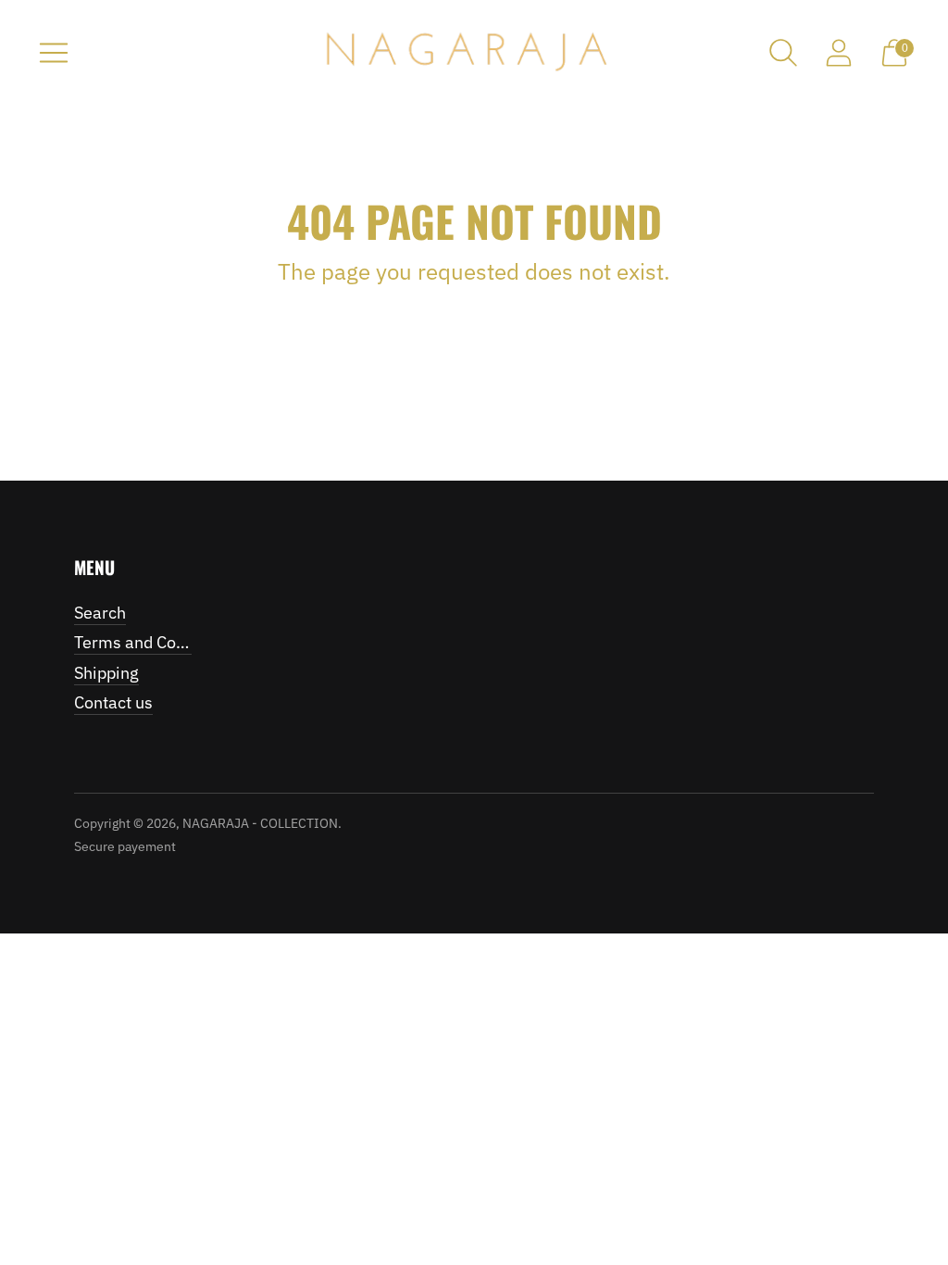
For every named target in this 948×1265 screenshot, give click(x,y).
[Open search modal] (783, 53)
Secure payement (125, 846)
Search (100, 612)
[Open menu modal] (54, 53)
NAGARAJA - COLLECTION (260, 823)
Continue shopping (474, 319)
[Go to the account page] (839, 53)
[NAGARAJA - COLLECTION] (474, 53)
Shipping (106, 672)
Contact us (113, 702)
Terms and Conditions (155, 642)
